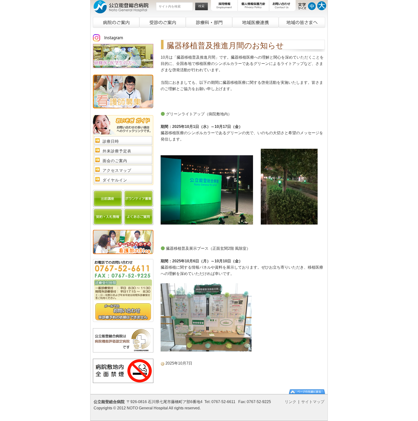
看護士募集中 (123, 92)
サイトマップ (312, 402)
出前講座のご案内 (108, 198)
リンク (290, 402)
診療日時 (111, 141)
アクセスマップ (117, 170)
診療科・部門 (209, 22)
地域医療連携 (255, 22)
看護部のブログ (123, 242)
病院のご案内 (116, 22)
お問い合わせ (282, 5)
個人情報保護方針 (253, 5)
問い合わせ (123, 311)
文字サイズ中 (312, 5)
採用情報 (224, 5)
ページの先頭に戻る (307, 391)
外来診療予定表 (117, 151)
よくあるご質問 (138, 216)
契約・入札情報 (108, 216)
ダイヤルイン (115, 180)
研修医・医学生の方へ (123, 56)
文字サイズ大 (321, 5)
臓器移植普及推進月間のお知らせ (225, 45)
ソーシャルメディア (123, 37)
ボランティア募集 (138, 198)
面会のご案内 (115, 161)
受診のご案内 (162, 22)
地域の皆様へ (302, 22)
